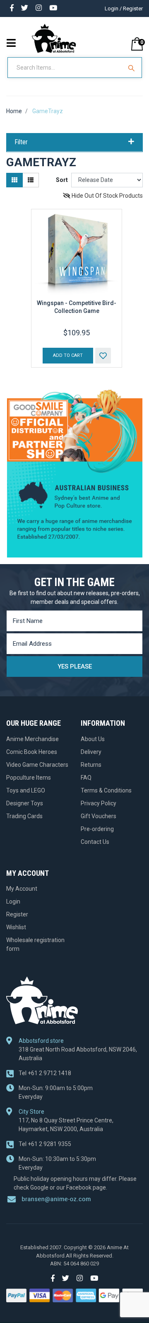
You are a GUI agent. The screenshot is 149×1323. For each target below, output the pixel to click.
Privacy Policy (98, 803)
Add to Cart (68, 355)
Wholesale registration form (35, 944)
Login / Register (124, 8)
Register (17, 914)
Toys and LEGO (25, 790)
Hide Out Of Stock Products (106, 195)
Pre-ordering (97, 829)
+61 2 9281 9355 (45, 1144)
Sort (62, 180)
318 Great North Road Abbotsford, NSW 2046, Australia (78, 1053)
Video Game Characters (37, 764)
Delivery (91, 752)
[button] (103, 355)
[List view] (30, 180)
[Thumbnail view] (14, 180)
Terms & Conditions (106, 790)
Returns (91, 764)
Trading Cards (24, 816)
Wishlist (16, 927)
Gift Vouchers (98, 816)
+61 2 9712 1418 (45, 1073)
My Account (21, 888)
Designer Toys (24, 803)
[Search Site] (132, 68)
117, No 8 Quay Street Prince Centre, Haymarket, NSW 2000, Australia (66, 1124)
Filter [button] (21, 142)
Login (13, 901)
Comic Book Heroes (31, 752)
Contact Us (95, 841)
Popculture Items (28, 777)
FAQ (86, 777)
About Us (93, 739)
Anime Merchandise (32, 739)
